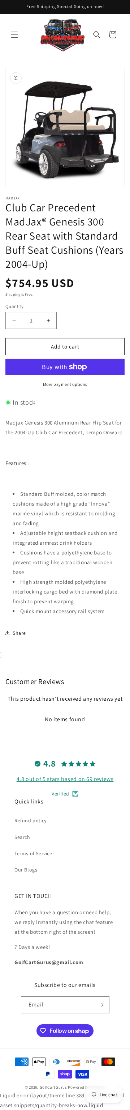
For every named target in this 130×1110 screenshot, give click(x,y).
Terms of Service (33, 853)
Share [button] (19, 633)
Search (22, 837)
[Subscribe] (101, 1004)
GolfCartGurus (53, 1087)
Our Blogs (25, 869)
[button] (14, 35)
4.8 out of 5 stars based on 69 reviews (65, 779)
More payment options (65, 384)
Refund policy (30, 820)
